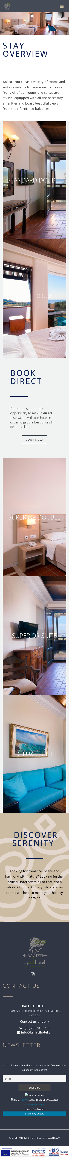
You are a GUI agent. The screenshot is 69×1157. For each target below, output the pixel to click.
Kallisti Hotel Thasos (34, 1104)
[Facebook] (33, 974)
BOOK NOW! (34, 439)
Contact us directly (34, 1021)
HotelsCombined (35, 1109)
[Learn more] (34, 180)
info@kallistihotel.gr (36, 1032)
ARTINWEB (55, 1138)
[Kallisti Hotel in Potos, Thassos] (9, 6)
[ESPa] (30, 1152)
